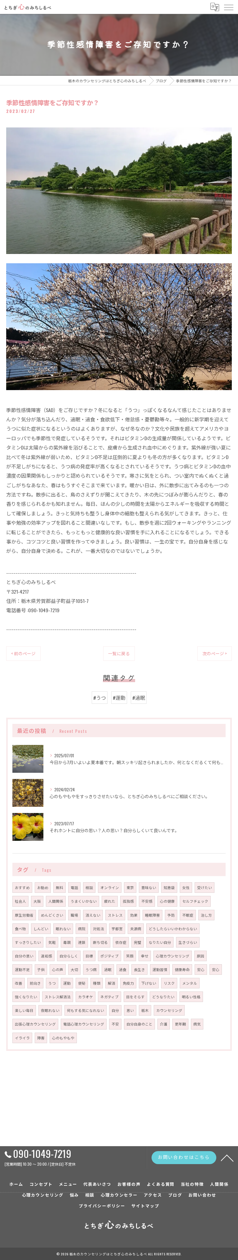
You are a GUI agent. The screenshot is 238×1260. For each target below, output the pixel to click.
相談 (89, 887)
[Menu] (228, 7)
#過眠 (138, 697)
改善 (18, 983)
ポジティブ (109, 955)
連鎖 (82, 942)
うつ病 (91, 969)
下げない (148, 983)
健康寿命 (182, 969)
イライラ (22, 1037)
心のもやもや (63, 1037)
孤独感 (128, 901)
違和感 (46, 955)
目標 (89, 955)
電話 (74, 887)
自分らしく (69, 955)
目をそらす (135, 996)
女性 (186, 887)
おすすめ (22, 887)
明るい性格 (191, 996)
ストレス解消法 (58, 996)
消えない (93, 915)
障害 (41, 1037)
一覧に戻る (119, 653)
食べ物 (20, 928)
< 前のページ (23, 653)
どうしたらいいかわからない (173, 928)
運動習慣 (159, 969)
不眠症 (187, 915)
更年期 (180, 1023)
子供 (41, 969)
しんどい (40, 928)
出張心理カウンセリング (35, 1023)
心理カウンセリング (172, 955)
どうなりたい (163, 996)
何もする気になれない (85, 1010)
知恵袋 (169, 887)
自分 (115, 1010)
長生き (139, 969)
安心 (201, 969)
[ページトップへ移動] (227, 1157)
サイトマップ (145, 1205)
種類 (96, 983)
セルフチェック (195, 901)
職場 (74, 915)
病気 (197, 1023)
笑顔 (130, 955)
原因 (200, 955)
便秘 (82, 983)
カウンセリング (169, 1010)
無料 (59, 887)
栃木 (145, 1010)
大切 (74, 969)
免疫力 (128, 983)
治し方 (206, 915)
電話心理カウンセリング (83, 1023)
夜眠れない (50, 1010)
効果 (134, 915)
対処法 (98, 928)
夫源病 (135, 928)
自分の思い (24, 955)
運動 (67, 983)
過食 (122, 969)
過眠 (108, 969)
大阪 (37, 901)
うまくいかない (84, 901)
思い (130, 1010)
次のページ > (214, 653)
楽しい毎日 (24, 1010)
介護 (163, 1023)
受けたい (204, 887)
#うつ (99, 697)
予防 (171, 915)
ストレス (115, 915)
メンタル (189, 983)
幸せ (144, 955)
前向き (35, 983)
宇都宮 (117, 928)
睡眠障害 (152, 915)
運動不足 (22, 969)
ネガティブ (109, 996)
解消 (111, 983)
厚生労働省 (24, 915)
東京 (130, 887)
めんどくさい (52, 915)
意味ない (148, 887)
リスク (169, 983)
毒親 (67, 942)
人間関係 (55, 901)
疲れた (109, 901)
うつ (52, 983)
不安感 (146, 901)
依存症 (120, 942)
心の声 (57, 969)
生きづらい (187, 942)
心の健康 (167, 901)
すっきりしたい (28, 942)
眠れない (63, 928)
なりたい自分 (160, 942)
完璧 (137, 942)
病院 (82, 928)
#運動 (119, 697)
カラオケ (85, 996)
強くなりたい (26, 996)
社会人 (20, 901)
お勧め (42, 887)
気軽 (52, 942)
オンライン (109, 887)
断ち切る (100, 942)
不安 (115, 1023)
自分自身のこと (139, 1023)
